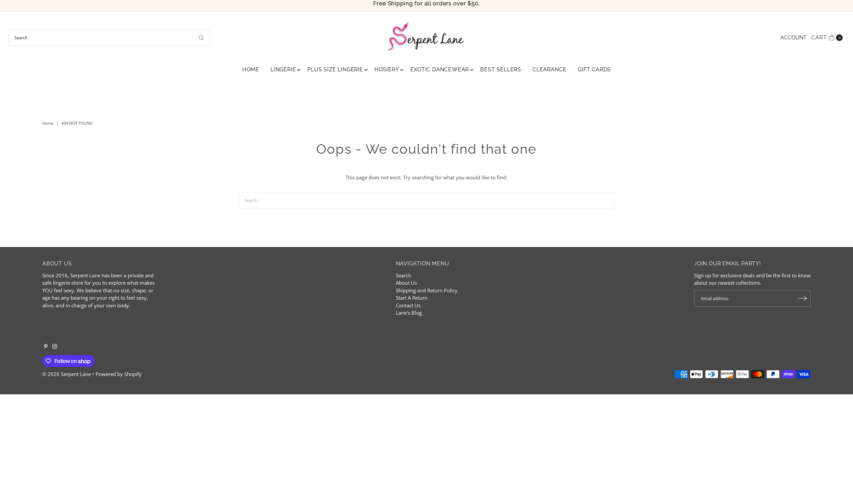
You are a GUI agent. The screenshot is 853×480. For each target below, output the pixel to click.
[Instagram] (54, 347)
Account (793, 37)
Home (250, 69)
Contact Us (408, 305)
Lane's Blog (409, 312)
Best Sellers (500, 69)
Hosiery (387, 69)
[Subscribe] (802, 298)
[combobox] (109, 37)
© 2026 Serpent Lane (66, 374)
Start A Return (411, 297)
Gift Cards (594, 69)
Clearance (549, 69)
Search (403, 275)
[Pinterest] (46, 347)
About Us (406, 282)
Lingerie (283, 69)
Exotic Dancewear (440, 69)
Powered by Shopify (119, 374)
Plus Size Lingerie (335, 69)
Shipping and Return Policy (426, 290)
